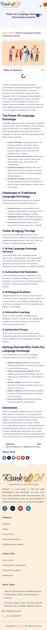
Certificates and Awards (12, 544)
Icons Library (7, 560)
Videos (5, 529)
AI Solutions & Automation (14, 565)
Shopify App (7, 575)
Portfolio (6, 524)
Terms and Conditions (11, 539)
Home (5, 33)
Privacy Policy (8, 534)
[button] (45, 5)
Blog (11, 33)
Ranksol (19, 626)
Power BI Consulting (11, 570)
